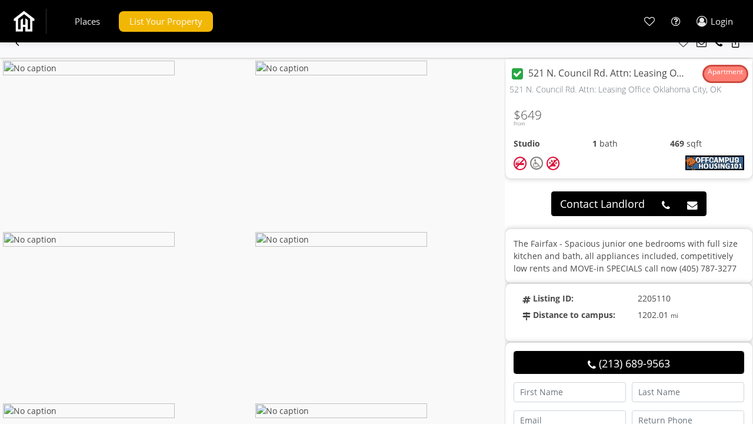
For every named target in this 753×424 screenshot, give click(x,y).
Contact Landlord (602, 204)
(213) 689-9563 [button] (633, 363)
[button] (87, 21)
